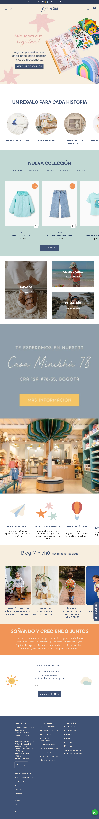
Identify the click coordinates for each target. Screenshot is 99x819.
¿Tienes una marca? (48, 759)
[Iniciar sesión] (88, 9)
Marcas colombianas (23, 776)
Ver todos (49, 247)
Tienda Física (45, 734)
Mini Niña (68, 741)
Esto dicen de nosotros (49, 730)
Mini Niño (68, 745)
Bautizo (17, 788)
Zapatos (18, 792)
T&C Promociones (47, 744)
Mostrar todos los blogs (65, 553)
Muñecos (18, 800)
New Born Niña (70, 726)
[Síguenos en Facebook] (17, 764)
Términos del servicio (73, 749)
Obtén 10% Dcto (96, 611)
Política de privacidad (49, 748)
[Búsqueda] (11, 9)
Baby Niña (68, 734)
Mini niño (33, 170)
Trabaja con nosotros (48, 755)
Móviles (17, 796)
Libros (17, 804)
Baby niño (65, 170)
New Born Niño (70, 730)
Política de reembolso (74, 753)
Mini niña (17, 170)
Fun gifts (18, 784)
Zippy (22, 232)
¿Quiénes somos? (47, 726)
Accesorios (19, 780)
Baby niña (49, 170)
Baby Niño (68, 737)
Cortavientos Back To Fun (22, 235)
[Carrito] (93, 9)
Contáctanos (45, 751)
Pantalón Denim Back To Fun (59, 235)
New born (81, 170)
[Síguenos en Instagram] (24, 764)
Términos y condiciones (44, 738)
